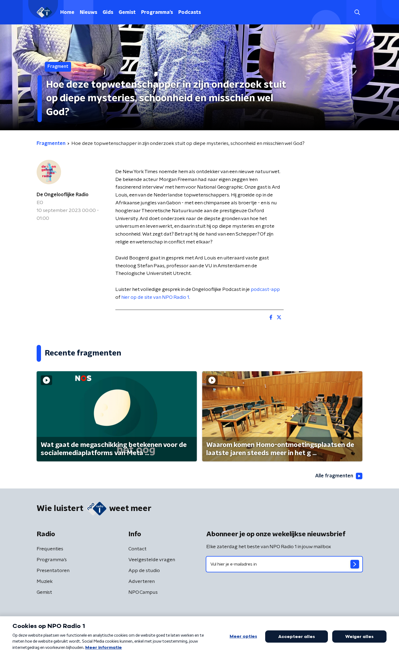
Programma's (157, 12)
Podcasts (189, 12)
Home (67, 12)
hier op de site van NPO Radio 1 (155, 297)
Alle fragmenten (334, 476)
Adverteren (141, 581)
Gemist (127, 12)
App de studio (144, 570)
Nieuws (88, 12)
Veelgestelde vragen (151, 559)
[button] (357, 12)
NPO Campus (143, 592)
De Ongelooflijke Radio (62, 194)
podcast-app (265, 289)
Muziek (45, 581)
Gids (108, 12)
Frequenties (50, 549)
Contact (137, 549)
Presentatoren (53, 570)
